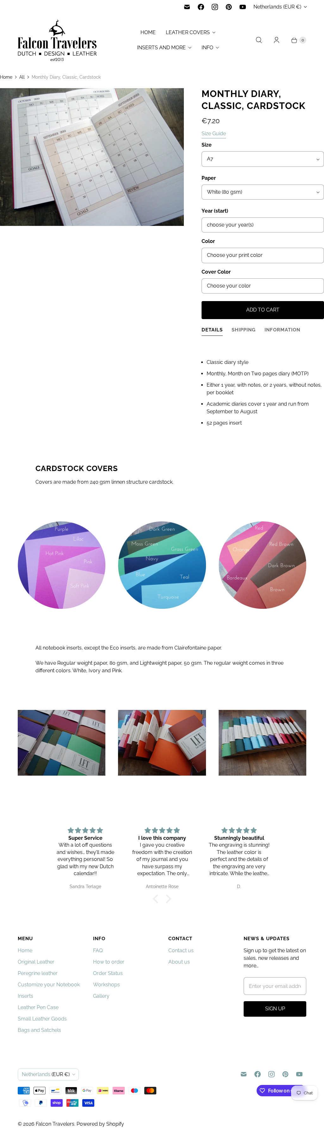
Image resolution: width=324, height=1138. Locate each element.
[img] (85, 830)
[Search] (259, 40)
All (22, 77)
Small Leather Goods (42, 1019)
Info (207, 48)
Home (148, 32)
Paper (209, 178)
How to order (108, 962)
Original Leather (36, 962)
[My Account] (276, 40)
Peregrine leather (38, 973)
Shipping (244, 330)
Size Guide (214, 133)
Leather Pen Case (38, 1007)
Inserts (25, 996)
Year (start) (215, 211)
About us (179, 962)
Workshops (106, 985)
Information (282, 330)
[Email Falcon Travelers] (187, 7)
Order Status (108, 973)
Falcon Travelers (55, 1124)
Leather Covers (188, 32)
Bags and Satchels (39, 1030)
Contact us (181, 950)
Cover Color (216, 272)
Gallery (101, 996)
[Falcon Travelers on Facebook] (201, 7)
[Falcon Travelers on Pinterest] (229, 7)
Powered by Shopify (100, 1124)
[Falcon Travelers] (57, 40)
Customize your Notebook (49, 985)
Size (207, 145)
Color (208, 241)
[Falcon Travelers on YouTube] (243, 7)
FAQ (98, 950)
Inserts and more (161, 48)
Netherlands (277, 7)
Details (212, 330)
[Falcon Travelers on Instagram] (215, 7)
